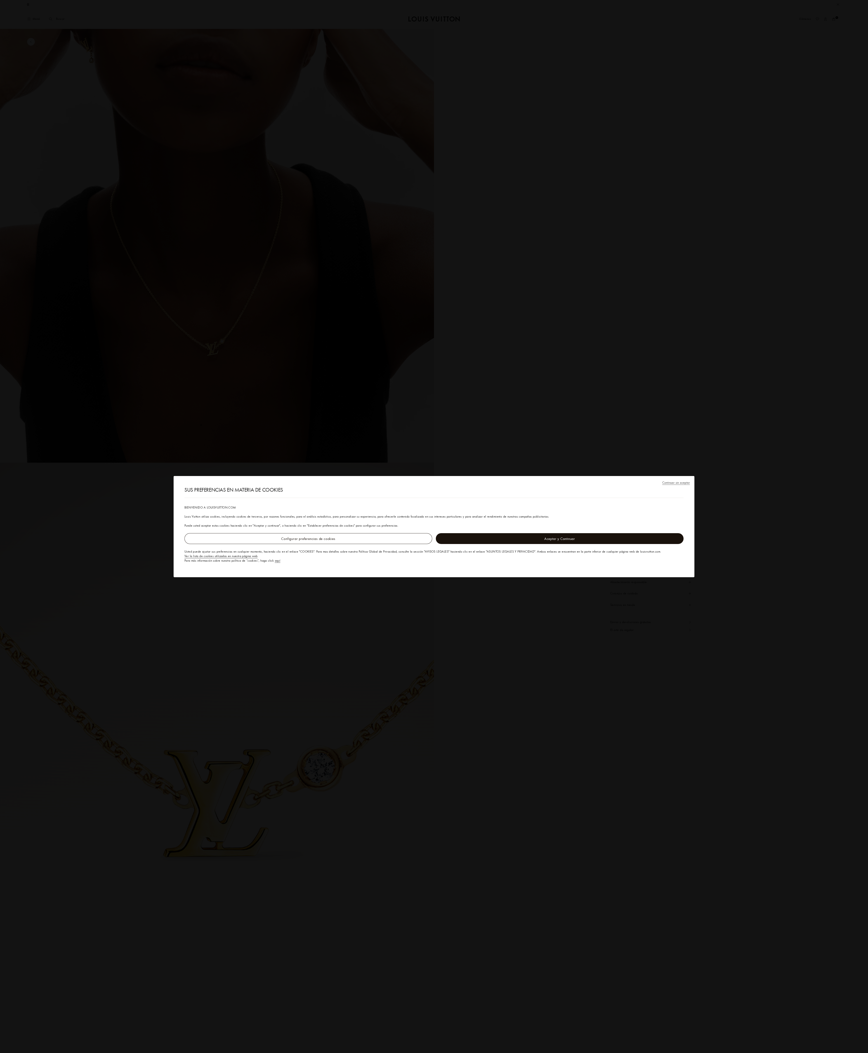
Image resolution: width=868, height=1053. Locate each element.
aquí (278, 560)
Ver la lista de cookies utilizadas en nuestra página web (220, 556)
